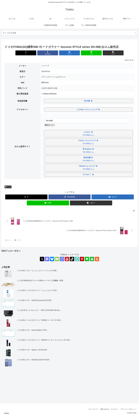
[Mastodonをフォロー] (47, 259)
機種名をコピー (50, 125)
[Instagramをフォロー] (62, 259)
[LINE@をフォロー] (87, 259)
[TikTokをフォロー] (72, 259)
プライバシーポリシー (128, 409)
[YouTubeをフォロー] (67, 259)
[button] (135, 33)
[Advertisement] (69, 385)
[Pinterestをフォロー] (82, 259)
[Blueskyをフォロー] (52, 259)
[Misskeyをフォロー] (57, 259)
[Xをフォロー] (42, 259)
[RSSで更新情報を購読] (97, 259)
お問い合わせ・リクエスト (109, 409)
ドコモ (9, 187)
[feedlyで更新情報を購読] (92, 259)
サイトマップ (93, 409)
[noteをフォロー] (77, 259)
